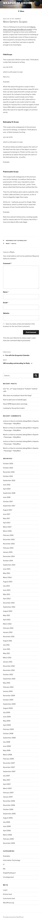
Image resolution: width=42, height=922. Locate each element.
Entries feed (7, 894)
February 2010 (8, 687)
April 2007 (7, 784)
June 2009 (7, 717)
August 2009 (8, 708)
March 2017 (7, 527)
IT (3, 864)
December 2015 (9, 539)
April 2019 (6, 489)
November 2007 (9, 767)
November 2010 (9, 670)
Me (4, 869)
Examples (6, 856)
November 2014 (9, 556)
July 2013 (6, 586)
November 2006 (9, 805)
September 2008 (9, 738)
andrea (18, 18)
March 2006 (7, 835)
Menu (22, 11)
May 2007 (6, 780)
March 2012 (7, 624)
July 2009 (6, 712)
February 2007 (8, 793)
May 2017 (6, 518)
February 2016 (8, 535)
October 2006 (8, 809)
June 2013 (6, 590)
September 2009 (9, 704)
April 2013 (6, 599)
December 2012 (9, 603)
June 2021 (6, 485)
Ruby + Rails (11, 243)
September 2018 (9, 493)
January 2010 (8, 691)
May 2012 (6, 615)
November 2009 (9, 696)
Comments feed (9, 898)
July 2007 (6, 776)
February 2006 (8, 839)
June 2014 (6, 569)
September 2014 (9, 565)
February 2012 (8, 628)
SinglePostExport (9, 873)
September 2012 (9, 607)
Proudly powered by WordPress (13, 917)
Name (5, 292)
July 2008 (6, 742)
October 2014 (8, 561)
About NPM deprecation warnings (15, 404)
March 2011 (7, 658)
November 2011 (8, 636)
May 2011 (6, 653)
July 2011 (6, 645)
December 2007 (9, 763)
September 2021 (9, 480)
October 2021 (8, 476)
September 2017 (9, 506)
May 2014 (6, 573)
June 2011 (6, 649)
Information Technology (16, 240)
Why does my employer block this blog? (17, 395)
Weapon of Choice (17, 3)
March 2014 (7, 577)
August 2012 (7, 611)
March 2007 (7, 788)
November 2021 (9, 472)
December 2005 (9, 843)
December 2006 (9, 801)
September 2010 (9, 679)
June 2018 (6, 497)
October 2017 (8, 501)
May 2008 (6, 750)
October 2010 (8, 674)
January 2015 (8, 552)
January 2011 (7, 662)
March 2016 (7, 531)
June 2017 (6, 514)
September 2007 (9, 771)
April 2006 (7, 831)
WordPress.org (8, 903)
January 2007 (8, 797)
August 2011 (7, 641)
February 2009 (8, 729)
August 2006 (8, 818)
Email (5, 303)
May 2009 (6, 721)
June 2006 (7, 826)
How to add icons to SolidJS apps (15, 400)
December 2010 (9, 666)
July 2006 (6, 822)
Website (6, 313)
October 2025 (8, 464)
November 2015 (9, 544)
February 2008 (8, 759)
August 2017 (7, 510)
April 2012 (6, 620)
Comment (7, 263)
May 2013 (6, 594)
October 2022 (8, 468)
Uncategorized (8, 877)
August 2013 (7, 582)
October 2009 (8, 700)
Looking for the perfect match (14, 408)
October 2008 (8, 733)
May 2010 (6, 683)
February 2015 (8, 548)
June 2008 (7, 746)
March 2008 (7, 755)
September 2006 (9, 814)
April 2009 (7, 725)
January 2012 (7, 632)
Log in (5, 890)
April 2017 (6, 523)
